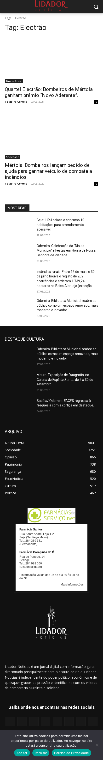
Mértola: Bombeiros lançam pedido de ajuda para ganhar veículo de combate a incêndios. (48, 171)
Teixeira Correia (16, 101)
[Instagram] (22, 721)
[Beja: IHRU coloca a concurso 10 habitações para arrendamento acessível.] (19, 227)
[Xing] (92, 721)
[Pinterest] (57, 721)
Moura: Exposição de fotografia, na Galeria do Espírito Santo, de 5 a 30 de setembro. (65, 379)
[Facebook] (10, 721)
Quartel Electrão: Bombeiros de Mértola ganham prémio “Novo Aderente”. (49, 92)
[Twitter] (81, 721)
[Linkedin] (34, 721)
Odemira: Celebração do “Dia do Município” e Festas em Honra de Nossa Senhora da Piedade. (66, 250)
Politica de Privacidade (71, 753)
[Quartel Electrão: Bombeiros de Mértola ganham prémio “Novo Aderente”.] (51, 60)
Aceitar (22, 753)
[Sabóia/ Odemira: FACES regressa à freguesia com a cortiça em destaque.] (19, 408)
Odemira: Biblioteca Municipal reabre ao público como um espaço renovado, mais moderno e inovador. (67, 305)
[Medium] (45, 721)
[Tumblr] (69, 721)
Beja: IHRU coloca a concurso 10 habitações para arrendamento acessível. (60, 224)
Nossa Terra (13, 81)
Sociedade (12, 157)
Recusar (41, 753)
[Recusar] (97, 745)
